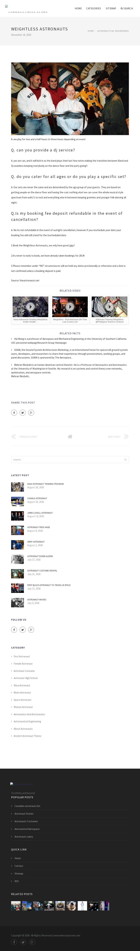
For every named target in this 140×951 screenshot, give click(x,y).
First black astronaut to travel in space (49, 585)
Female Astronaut (23, 663)
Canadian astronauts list (27, 806)
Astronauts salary (24, 836)
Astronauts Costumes (26, 821)
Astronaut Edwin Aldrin (40, 556)
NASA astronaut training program (45, 483)
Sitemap (111, 8)
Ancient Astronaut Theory (27, 735)
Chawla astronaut (37, 498)
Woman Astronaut (23, 707)
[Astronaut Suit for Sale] (49, 906)
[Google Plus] (31, 413)
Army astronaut (36, 541)
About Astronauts (23, 728)
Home (78, 8)
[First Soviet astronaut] (60, 906)
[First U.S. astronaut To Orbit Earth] (15, 906)
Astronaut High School (26, 678)
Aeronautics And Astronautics (29, 714)
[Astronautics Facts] (26, 6)
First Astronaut (22, 656)
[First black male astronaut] (104, 906)
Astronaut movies (36, 599)
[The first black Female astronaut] (93, 906)
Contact (19, 865)
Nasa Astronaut (22, 685)
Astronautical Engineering (113, 31)
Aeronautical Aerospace (27, 829)
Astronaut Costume (24, 671)
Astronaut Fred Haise (38, 527)
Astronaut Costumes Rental (42, 570)
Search (128, 8)
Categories (93, 8)
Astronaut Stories (24, 813)
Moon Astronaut (22, 692)
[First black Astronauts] (38, 906)
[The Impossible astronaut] (71, 906)
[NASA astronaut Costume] (82, 906)
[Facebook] (14, 413)
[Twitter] (23, 413)
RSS (17, 881)
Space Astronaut (22, 699)
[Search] (125, 459)
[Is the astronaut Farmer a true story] (27, 906)
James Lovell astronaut (40, 512)
